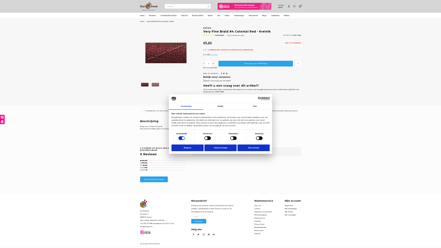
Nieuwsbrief (253, 15)
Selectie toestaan (220, 148)
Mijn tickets (289, 212)
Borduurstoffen (197, 15)
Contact (257, 209)
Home (142, 15)
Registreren (289, 205)
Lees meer (214, 55)
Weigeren (187, 148)
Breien (210, 15)
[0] (300, 6)
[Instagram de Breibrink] (204, 234)
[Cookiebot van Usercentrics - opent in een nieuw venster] (260, 98)
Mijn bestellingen (291, 209)
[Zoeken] (208, 6)
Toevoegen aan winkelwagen (255, 63)
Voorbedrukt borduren (169, 15)
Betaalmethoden (260, 227)
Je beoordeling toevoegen (235, 35)
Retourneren (259, 230)
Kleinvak (184, 15)
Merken (286, 15)
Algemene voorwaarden (263, 212)
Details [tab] (220, 106)
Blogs (264, 15)
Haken (227, 15)
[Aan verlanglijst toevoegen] (298, 63)
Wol (218, 15)
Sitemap (257, 233)
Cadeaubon (275, 15)
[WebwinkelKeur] (244, 6)
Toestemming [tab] (186, 106)
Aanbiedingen (239, 15)
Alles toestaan (253, 148)
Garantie (257, 221)
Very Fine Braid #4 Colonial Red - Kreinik (160, 21)
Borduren (152, 15)
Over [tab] (255, 106)
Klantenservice (259, 218)
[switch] (207, 138)
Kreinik (207, 28)
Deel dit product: (211, 73)
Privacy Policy (259, 224)
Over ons (257, 205)
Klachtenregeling (260, 215)
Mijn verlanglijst (290, 215)
